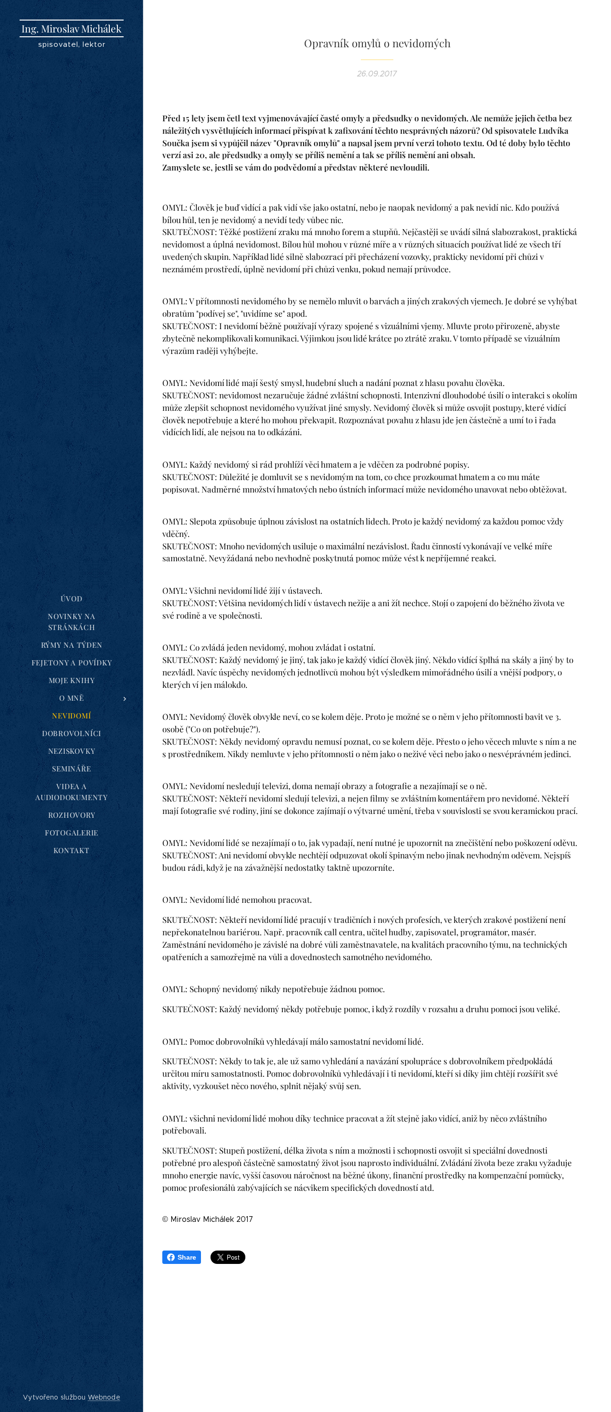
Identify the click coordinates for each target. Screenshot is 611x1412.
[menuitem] (71, 598)
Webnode (104, 1397)
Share (187, 1257)
